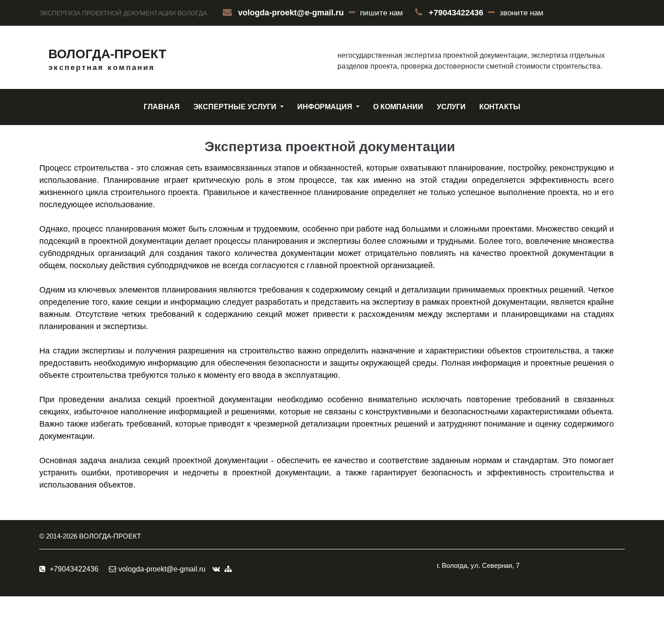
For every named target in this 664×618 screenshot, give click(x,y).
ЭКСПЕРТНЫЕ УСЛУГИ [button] (235, 107)
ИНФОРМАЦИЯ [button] (325, 107)
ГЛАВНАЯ (162, 107)
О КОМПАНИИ (398, 107)
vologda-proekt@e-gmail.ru (291, 12)
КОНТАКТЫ (499, 107)
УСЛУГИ (451, 107)
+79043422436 (456, 12)
